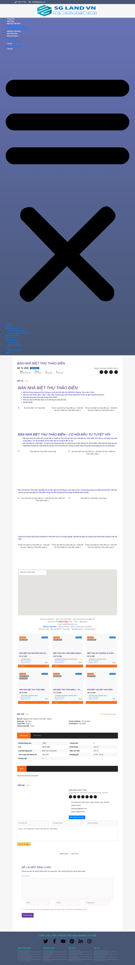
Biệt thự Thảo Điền (13, 23)
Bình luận (26, 876)
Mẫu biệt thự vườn (14, 350)
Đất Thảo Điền (10, 338)
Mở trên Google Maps (108, 714)
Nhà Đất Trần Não (14, 345)
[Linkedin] (78, 796)
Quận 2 (28, 723)
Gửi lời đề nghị (23, 844)
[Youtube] (91, 796)
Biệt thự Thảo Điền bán (16, 26)
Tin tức (9, 44)
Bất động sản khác (77, 817)
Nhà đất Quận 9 (77, 629)
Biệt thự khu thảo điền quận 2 (67, 653)
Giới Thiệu (8, 326)
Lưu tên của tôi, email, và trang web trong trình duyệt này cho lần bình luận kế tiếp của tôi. (55, 909)
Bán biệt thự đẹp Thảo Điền (99, 690)
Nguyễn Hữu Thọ (78, 790)
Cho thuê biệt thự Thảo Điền (18, 333)
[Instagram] (87, 796)
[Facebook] (70, 796)
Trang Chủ (9, 323)
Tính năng (37, 735)
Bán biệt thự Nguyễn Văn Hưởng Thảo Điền (39, 653)
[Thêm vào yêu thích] (106, 372)
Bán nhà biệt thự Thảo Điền (32, 690)
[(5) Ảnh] (63, 642)
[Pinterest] (82, 796)
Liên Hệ (9, 49)
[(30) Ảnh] (29, 642)
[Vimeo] (95, 796)
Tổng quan (24, 735)
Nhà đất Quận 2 (12, 36)
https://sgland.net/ (78, 812)
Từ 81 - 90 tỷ (98, 754)
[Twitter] (74, 796)
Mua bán (45, 754)
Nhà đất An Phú (13, 39)
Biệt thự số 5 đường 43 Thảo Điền (102, 653)
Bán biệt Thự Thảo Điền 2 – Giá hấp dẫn (71, 690)
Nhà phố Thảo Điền (12, 335)
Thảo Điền (82, 723)
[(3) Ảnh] (63, 679)
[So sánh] (111, 372)
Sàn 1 (22, 769)
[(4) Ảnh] (97, 642)
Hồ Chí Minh (85, 721)
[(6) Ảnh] (97, 679)
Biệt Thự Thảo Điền (26, 660)
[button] (67, 187)
